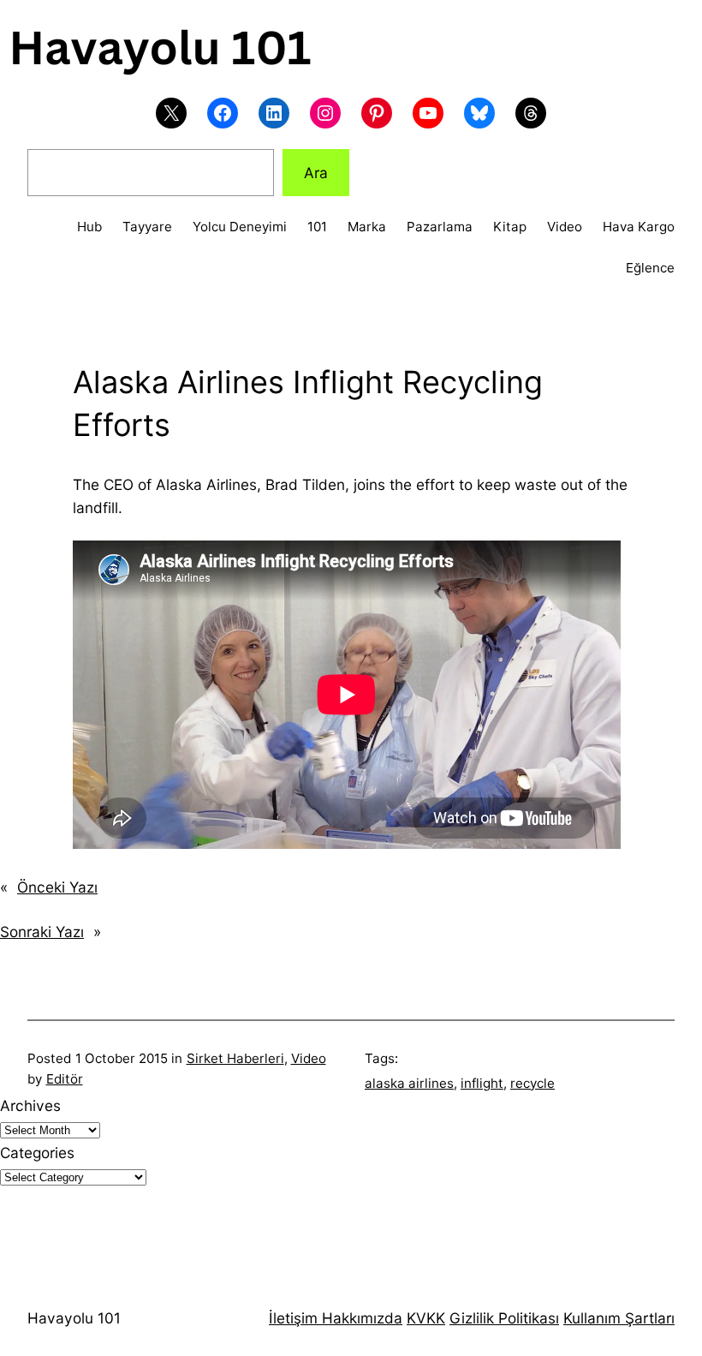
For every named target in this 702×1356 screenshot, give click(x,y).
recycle (532, 1083)
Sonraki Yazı (42, 932)
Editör (64, 1079)
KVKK (426, 1318)
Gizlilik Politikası (504, 1318)
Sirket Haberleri (235, 1058)
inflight (482, 1083)
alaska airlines (409, 1083)
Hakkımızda (360, 1318)
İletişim (293, 1318)
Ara (316, 173)
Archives (30, 1105)
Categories (37, 1153)
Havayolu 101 (74, 1318)
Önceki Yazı (57, 887)
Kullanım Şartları (619, 1318)
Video (308, 1058)
